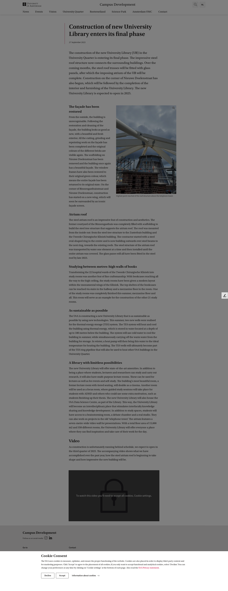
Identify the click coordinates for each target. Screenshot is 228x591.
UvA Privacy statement (149, 568)
